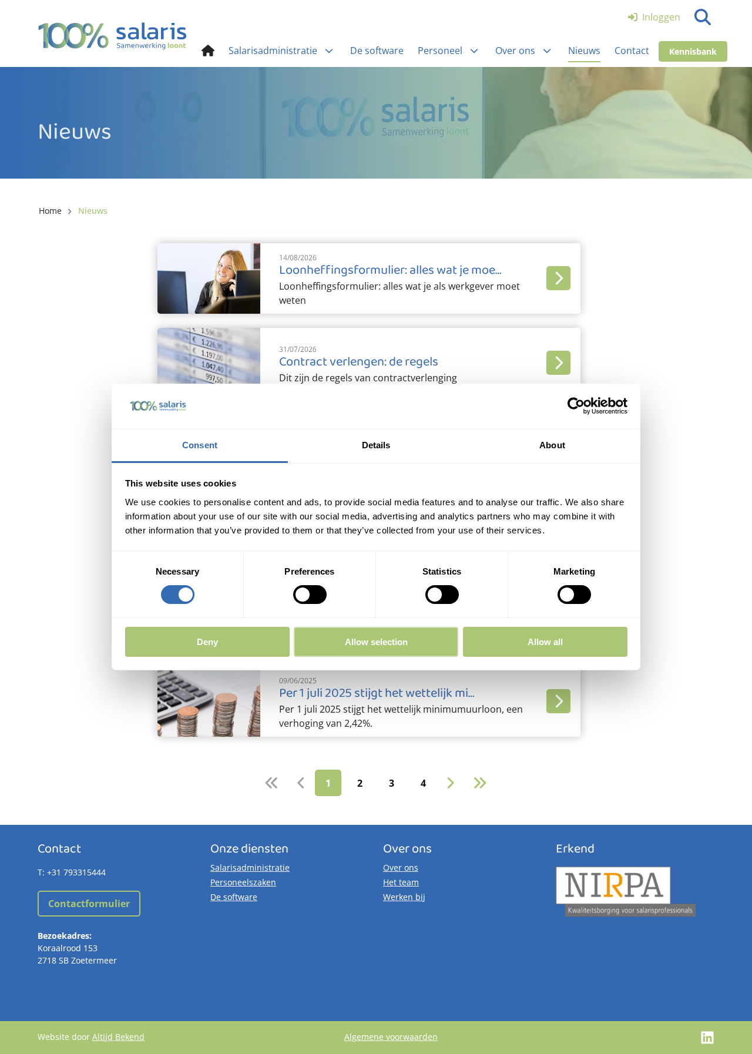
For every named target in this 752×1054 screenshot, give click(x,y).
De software (233, 896)
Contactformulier (89, 903)
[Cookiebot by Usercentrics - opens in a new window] (576, 406)
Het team (401, 882)
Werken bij (404, 896)
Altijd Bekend (118, 1036)
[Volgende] (450, 783)
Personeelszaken (243, 882)
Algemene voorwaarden (391, 1036)
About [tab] (552, 445)
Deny (207, 642)
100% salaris (112, 35)
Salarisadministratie (250, 867)
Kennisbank (693, 51)
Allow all (545, 642)
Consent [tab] (199, 445)
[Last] (479, 783)
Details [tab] (376, 445)
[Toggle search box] (702, 17)
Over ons (400, 867)
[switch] (310, 594)
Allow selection (376, 642)
